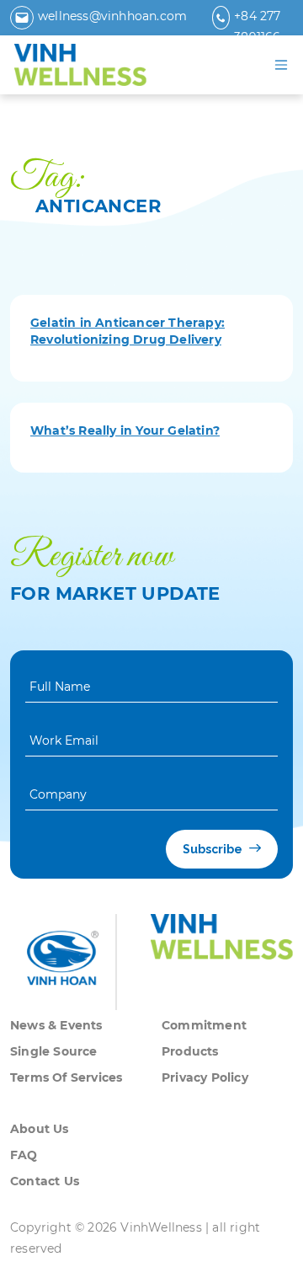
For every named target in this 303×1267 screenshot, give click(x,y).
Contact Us (44, 1181)
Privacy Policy (205, 1077)
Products (190, 1051)
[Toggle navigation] (281, 64)
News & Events (56, 1025)
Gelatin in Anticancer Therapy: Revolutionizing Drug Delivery (127, 330)
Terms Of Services (66, 1077)
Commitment (204, 1025)
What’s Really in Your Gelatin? (125, 430)
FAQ (24, 1155)
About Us (39, 1128)
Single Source (54, 1051)
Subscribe (214, 849)
